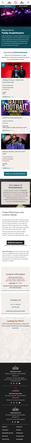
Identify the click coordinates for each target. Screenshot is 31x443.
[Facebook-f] (11, 383)
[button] (3, 2)
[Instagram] (16, 383)
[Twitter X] (13, 383)
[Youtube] (19, 383)
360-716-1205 (15, 307)
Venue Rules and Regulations (15, 311)
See (6, 96)
